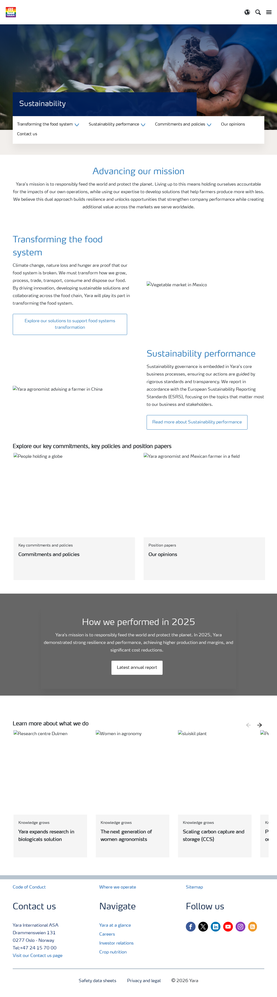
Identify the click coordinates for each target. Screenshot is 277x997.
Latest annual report (137, 668)
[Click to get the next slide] (259, 725)
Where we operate (117, 887)
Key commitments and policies (45, 545)
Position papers (162, 545)
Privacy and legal (144, 981)
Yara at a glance (115, 925)
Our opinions (233, 125)
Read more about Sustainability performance (197, 422)
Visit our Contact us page (37, 956)
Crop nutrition (113, 952)
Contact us (27, 135)
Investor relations (116, 943)
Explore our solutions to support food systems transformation (70, 324)
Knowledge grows (34, 823)
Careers (107, 934)
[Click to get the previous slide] (248, 725)
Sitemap (194, 887)
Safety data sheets (97, 981)
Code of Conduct (29, 887)
